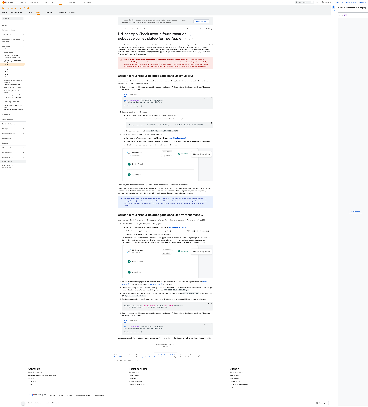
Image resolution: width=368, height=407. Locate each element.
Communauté (73, 2)
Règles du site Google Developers (151, 357)
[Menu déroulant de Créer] (26, 2)
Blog (337, 2)
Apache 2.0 (117, 357)
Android (52, 395)
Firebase (120, 29)
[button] (11, 30)
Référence (62, 12)
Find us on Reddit (134, 375)
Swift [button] (125, 94)
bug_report (365, 8)
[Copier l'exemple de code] (211, 98)
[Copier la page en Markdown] (189, 38)
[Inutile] (211, 28)
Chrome (60, 395)
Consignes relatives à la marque (239, 384)
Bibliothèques (32, 381)
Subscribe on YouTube (135, 381)
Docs (60, 2)
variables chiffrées (153, 284)
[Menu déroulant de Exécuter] (38, 2)
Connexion (362, 2)
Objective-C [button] (134, 94)
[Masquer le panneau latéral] (23, 403)
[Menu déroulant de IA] (32, 12)
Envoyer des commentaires (202, 34)
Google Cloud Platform (83, 395)
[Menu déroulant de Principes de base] (24, 12)
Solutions (45, 2)
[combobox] (304, 2)
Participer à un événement (137, 384)
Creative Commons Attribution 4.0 (168, 355)
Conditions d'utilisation (35, 403)
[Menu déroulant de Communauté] (79, 2)
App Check (24, 8)
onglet (176, 138)
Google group (234, 378)
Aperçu (4, 12)
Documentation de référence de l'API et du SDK (42, 375)
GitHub (30, 384)
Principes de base (16, 12)
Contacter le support (236, 372)
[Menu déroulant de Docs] (64, 2)
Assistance (87, 2)
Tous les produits (99, 395)
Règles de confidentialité (51, 403)
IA (29, 12)
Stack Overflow (234, 375)
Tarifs (53, 2)
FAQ (231, 387)
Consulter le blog (134, 372)
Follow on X (132, 378)
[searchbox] (12, 18)
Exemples (72, 12)
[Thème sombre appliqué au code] (208, 98)
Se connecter (355, 211)
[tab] (125, 94)
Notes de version (235, 381)
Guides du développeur (35, 372)
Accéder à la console (349, 2)
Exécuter (33, 2)
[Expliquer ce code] (205, 98)
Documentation (9, 8)
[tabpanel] (167, 103)
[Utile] (208, 28)
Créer (22, 2)
